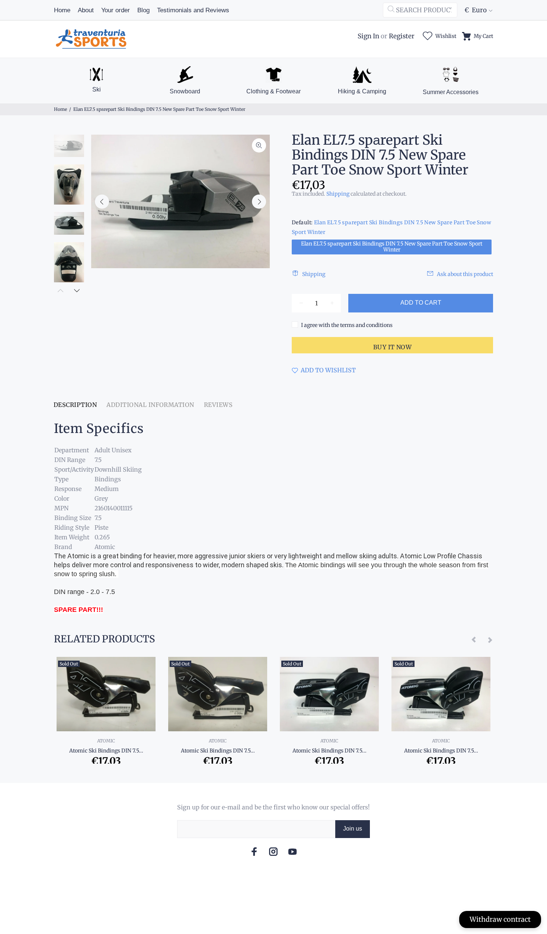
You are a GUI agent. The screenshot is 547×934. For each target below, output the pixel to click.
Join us (352, 828)
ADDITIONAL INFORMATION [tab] (150, 404)
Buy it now (392, 347)
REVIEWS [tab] (218, 404)
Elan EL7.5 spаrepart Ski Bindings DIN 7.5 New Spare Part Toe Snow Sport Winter (391, 246)
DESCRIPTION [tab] (75, 404)
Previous (102, 202)
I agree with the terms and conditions (347, 325)
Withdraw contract (500, 919)
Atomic (106, 741)
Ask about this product (465, 274)
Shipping (337, 193)
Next (259, 202)
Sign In (368, 36)
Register (402, 36)
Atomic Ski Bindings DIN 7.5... (106, 750)
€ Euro (475, 10)
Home (60, 109)
